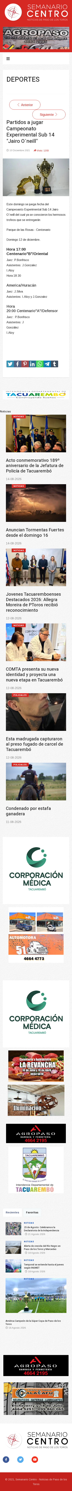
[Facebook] (7, 1459)
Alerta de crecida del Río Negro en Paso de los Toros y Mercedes (35, 535)
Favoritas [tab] (32, 1212)
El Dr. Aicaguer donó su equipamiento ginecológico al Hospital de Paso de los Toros (36, 814)
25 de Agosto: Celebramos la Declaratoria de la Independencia (35, 466)
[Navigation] (8, 58)
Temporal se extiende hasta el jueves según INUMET (34, 602)
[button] (10, 1297)
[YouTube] (36, 1459)
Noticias (18, 416)
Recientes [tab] (12, 1212)
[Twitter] (21, 1459)
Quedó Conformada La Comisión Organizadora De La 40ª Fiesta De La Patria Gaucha (36, 741)
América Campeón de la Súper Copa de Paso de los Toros (32, 669)
